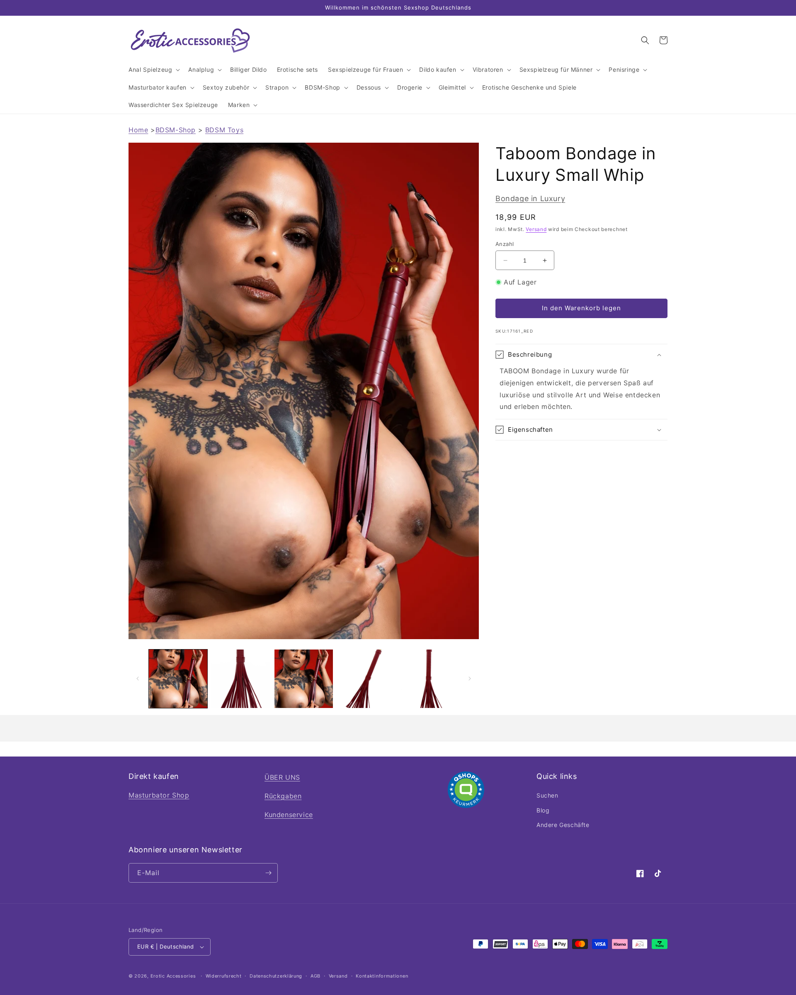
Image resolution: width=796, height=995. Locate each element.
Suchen (547, 795)
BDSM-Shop (175, 130)
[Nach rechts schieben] (470, 678)
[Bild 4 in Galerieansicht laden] (366, 679)
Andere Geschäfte (563, 824)
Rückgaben (283, 796)
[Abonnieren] (268, 873)
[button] (153, 69)
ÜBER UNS (282, 777)
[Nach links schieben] (138, 678)
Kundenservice (289, 814)
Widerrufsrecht (224, 976)
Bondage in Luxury (530, 198)
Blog (542, 810)
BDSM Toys (224, 130)
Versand (536, 229)
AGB (315, 976)
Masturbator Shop (159, 795)
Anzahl (504, 244)
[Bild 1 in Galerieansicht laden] (178, 679)
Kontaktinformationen (382, 976)
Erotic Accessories (173, 976)
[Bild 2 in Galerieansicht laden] (240, 679)
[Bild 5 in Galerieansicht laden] (429, 679)
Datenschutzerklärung (276, 976)
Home (138, 130)
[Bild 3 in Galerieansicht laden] (303, 679)
